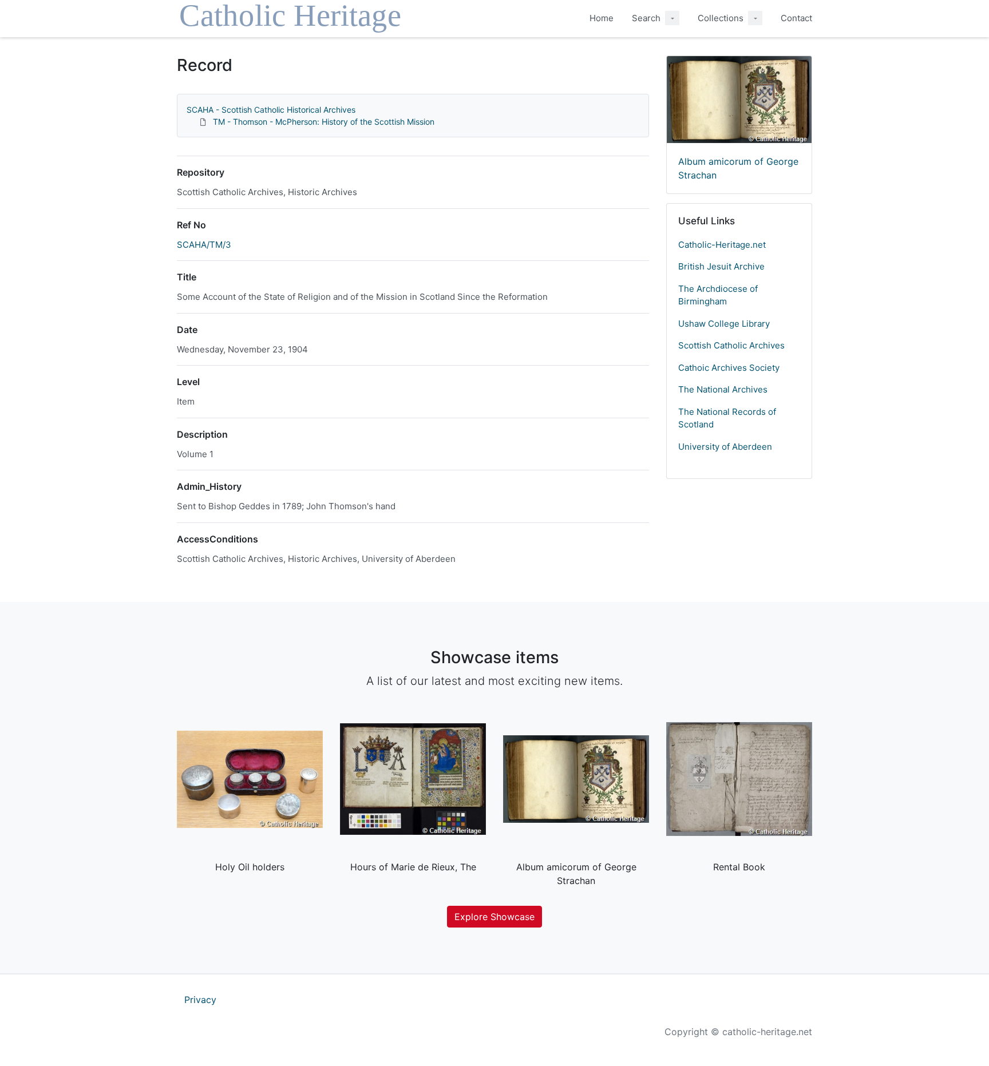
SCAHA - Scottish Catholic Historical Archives (271, 109)
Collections (720, 18)
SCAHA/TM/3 (204, 244)
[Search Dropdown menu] (672, 18)
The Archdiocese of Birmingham (718, 295)
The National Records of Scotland (727, 418)
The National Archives (723, 389)
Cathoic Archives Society (729, 367)
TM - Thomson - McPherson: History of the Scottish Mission (323, 121)
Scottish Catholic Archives (731, 345)
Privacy (200, 999)
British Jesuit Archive (721, 266)
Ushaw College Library (724, 323)
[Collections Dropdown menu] (755, 18)
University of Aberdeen (725, 446)
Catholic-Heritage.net (722, 244)
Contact (796, 18)
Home (602, 18)
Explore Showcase (494, 916)
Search (646, 18)
